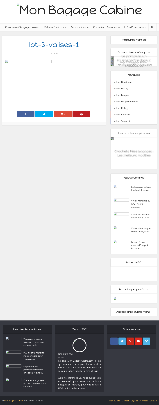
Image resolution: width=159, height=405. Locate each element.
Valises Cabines (54, 27)
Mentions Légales (130, 400)
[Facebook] (114, 341)
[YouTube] (138, 341)
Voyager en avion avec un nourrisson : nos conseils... (35, 342)
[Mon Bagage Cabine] (79, 9)
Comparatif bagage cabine (22, 27)
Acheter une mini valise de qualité (140, 216)
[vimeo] (146, 341)
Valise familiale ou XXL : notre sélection (140, 203)
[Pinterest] (130, 341)
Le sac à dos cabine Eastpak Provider (140, 245)
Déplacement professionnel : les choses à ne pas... (33, 369)
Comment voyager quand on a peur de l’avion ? (34, 383)
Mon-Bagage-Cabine (13, 400)
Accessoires (78, 27)
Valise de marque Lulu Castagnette (141, 230)
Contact (153, 400)
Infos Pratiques (134, 27)
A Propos (144, 400)
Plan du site (114, 400)
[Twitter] (122, 341)
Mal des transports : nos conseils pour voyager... (34, 355)
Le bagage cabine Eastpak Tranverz (141, 188)
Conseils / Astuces (105, 27)
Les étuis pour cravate (134, 64)
